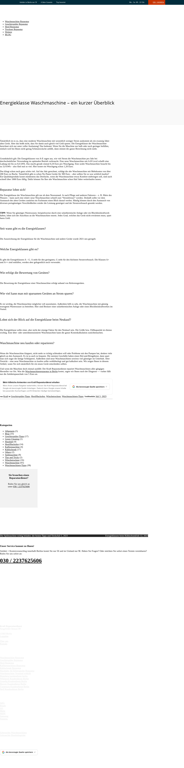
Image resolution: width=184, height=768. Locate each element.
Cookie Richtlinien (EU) (74, 758)
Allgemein (10, 431)
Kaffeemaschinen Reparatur (12, 665)
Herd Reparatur (12, 26)
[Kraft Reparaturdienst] (11, 16)
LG (1, 708)
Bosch (3, 705)
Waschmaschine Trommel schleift (15, 673)
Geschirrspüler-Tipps (20, 396)
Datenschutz (58, 758)
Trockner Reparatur (14, 29)
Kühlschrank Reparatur (10, 668)
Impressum (46, 758)
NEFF (3, 713)
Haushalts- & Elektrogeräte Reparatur (17, 671)
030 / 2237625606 (21, 486)
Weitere (8, 32)
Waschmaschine (12, 462)
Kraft (5, 396)
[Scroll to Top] (1, 766)
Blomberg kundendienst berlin (14, 676)
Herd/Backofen (38, 396)
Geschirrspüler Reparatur (16, 24)
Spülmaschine (11, 455)
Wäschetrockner (53, 396)
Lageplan (4, 636)
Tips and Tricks (12, 457)
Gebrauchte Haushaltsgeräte (12, 735)
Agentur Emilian (33, 758)
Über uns (4, 641)
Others (8, 452)
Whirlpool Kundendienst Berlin (14, 678)
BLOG (8, 34)
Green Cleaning (12, 439)
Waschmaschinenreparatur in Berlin (41, 371)
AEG (2, 703)
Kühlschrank (11, 449)
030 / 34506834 (158, 2)
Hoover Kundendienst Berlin (13, 684)
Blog (7, 433)
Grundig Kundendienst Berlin (13, 681)
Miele (2, 711)
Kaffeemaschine (12, 447)
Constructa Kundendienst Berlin (14, 686)
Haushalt (9, 441)
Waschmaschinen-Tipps (72, 396)
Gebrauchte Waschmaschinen (13, 732)
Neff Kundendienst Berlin (12, 689)
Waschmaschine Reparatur (17, 21)
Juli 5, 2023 (101, 396)
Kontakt (3, 644)
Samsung (4, 716)
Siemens (4, 719)
